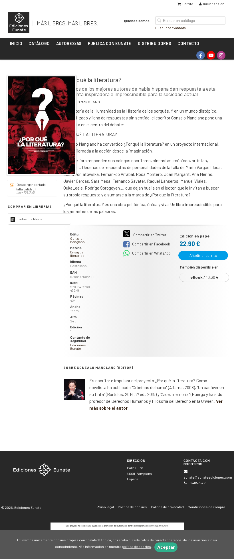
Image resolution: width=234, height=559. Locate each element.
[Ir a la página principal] (18, 21)
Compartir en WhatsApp (151, 253)
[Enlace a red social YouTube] (211, 55)
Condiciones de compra (206, 507)
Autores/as (69, 43)
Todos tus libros (29, 219)
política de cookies (136, 547)
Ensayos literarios (77, 253)
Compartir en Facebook (150, 244)
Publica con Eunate (110, 43)
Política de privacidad (167, 507)
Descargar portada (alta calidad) (31, 188)
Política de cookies (132, 507)
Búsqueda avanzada (170, 27)
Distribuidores (155, 43)
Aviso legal (105, 507)
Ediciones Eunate (78, 346)
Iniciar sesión (213, 4)
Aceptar (166, 547)
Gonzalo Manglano (81, 102)
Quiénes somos (137, 20)
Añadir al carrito (203, 255)
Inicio (16, 43)
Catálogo (39, 43)
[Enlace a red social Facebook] (200, 55)
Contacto (188, 43)
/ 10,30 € (204, 277)
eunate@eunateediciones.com (207, 477)
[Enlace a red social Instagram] (221, 55)
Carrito (187, 4)
